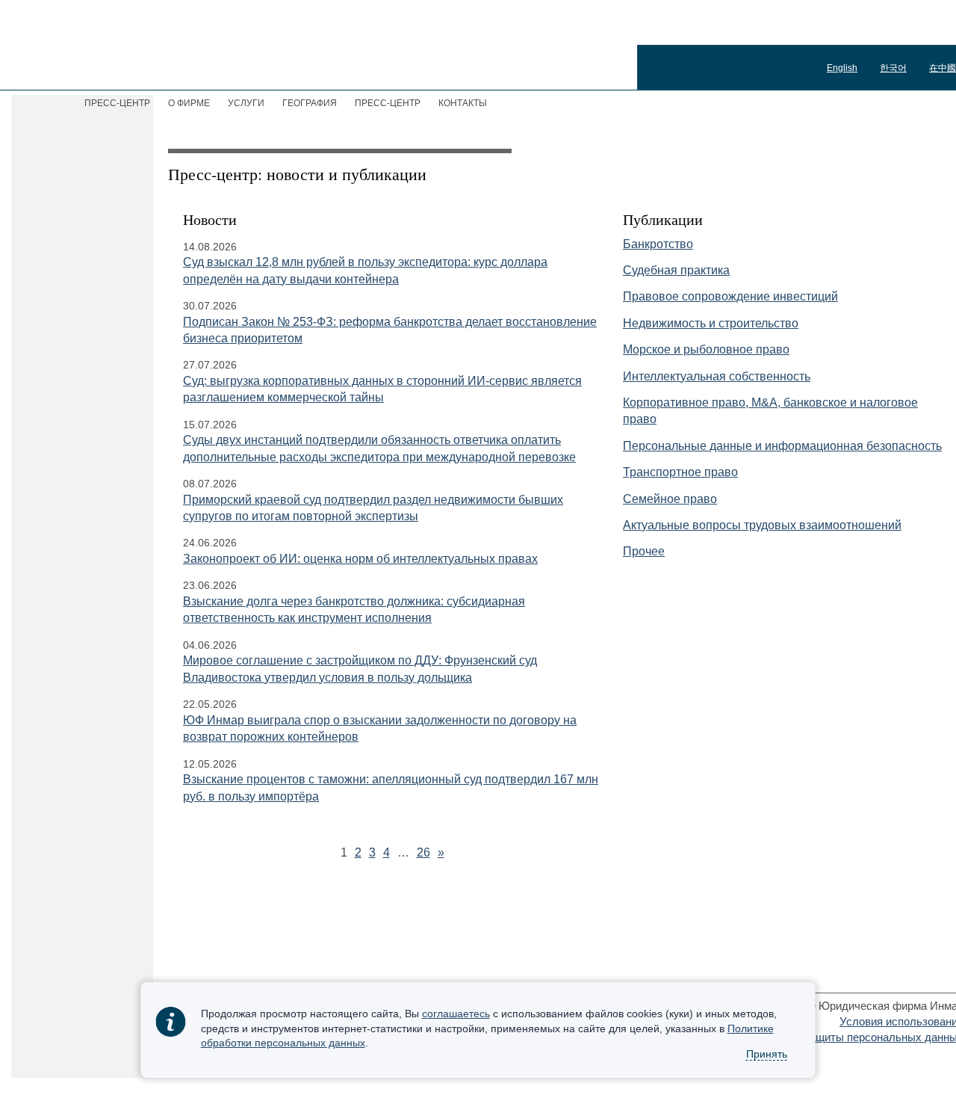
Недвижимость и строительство (710, 323)
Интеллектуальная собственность (716, 376)
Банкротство (658, 244)
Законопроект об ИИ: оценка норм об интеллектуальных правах (360, 558)
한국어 (893, 68)
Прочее (644, 551)
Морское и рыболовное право (706, 349)
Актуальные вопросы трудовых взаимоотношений (762, 525)
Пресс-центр (387, 103)
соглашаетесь (456, 1014)
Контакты (462, 103)
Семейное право (670, 499)
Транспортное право (680, 472)
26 (423, 852)
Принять (766, 1055)
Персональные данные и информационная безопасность (782, 445)
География (309, 103)
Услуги (246, 103)
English (842, 68)
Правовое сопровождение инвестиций (730, 296)
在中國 (942, 68)
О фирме (189, 103)
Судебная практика (676, 270)
